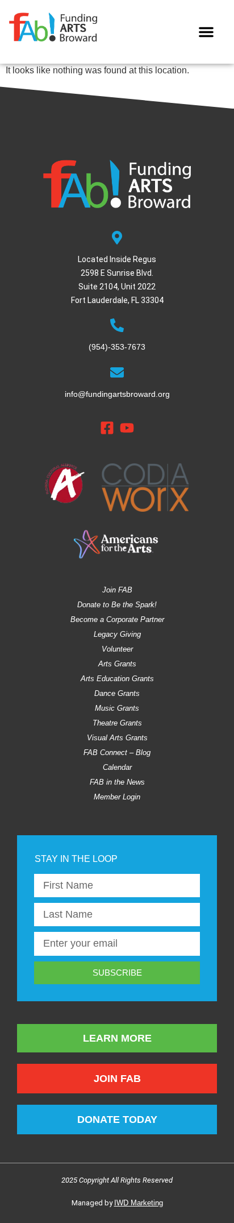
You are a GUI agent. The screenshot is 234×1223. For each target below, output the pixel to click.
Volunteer (117, 649)
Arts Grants (117, 664)
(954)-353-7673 (117, 346)
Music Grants (117, 708)
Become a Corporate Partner (117, 619)
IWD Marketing (138, 1203)
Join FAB (117, 590)
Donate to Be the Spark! (117, 604)
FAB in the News (117, 782)
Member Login (117, 797)
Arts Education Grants (117, 678)
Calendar (117, 767)
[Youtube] (127, 428)
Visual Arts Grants (117, 737)
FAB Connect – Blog (117, 752)
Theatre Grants (117, 723)
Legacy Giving (117, 634)
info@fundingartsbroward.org (117, 394)
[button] (206, 32)
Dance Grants (117, 693)
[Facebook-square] (107, 428)
